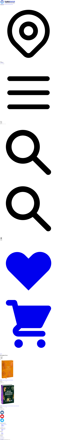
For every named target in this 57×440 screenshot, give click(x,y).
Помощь (2, 430)
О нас (2, 432)
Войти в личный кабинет (4, 424)
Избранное (2, 425)
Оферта (2, 433)
